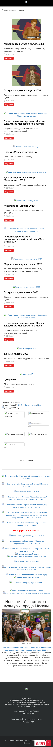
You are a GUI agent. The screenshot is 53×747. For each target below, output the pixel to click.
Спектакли (5, 447)
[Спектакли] (14, 444)
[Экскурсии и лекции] (14, 434)
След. (27, 405)
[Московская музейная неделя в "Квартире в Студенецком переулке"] (26, 542)
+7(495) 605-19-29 (26, 721)
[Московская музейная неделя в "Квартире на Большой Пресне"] (26, 549)
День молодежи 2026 (16, 353)
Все (39, 405)
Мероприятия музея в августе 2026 (24, 43)
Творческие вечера (30, 436)
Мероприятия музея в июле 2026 (23, 264)
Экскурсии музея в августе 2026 (22, 90)
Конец (34, 405)
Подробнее (9, 58)
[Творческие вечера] (38, 434)
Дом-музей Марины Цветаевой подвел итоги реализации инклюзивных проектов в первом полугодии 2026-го (26, 648)
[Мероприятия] (38, 413)
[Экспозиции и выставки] (14, 414)
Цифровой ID (11, 379)
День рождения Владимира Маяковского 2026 (20, 179)
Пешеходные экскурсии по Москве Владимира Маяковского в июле (24, 324)
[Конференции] (38, 424)
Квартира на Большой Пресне (26, 711)
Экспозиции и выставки (6, 418)
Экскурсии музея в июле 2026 (21, 292)
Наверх (27, 743)
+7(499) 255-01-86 (26, 713)
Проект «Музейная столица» (20, 152)
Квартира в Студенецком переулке (26, 719)
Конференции (29, 426)
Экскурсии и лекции (6, 436)
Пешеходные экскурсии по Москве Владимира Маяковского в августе (24, 122)
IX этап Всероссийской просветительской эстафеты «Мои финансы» (24, 239)
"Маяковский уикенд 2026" (19, 205)
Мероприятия (29, 416)
